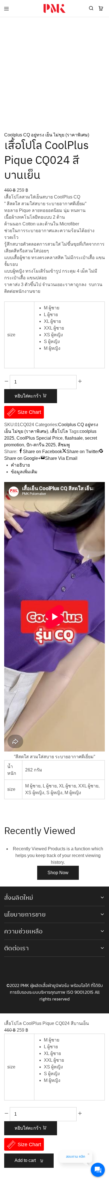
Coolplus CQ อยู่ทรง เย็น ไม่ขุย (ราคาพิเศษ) (46, 135)
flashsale (74, 438)
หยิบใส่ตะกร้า (28, 396)
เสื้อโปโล (59, 431)
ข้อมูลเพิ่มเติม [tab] (24, 471)
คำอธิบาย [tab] (20, 465)
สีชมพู (64, 444)
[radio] (73, 308)
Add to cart (26, 1160)
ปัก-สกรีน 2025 (41, 444)
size (11, 334)
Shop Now (58, 872)
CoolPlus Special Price (39, 438)
